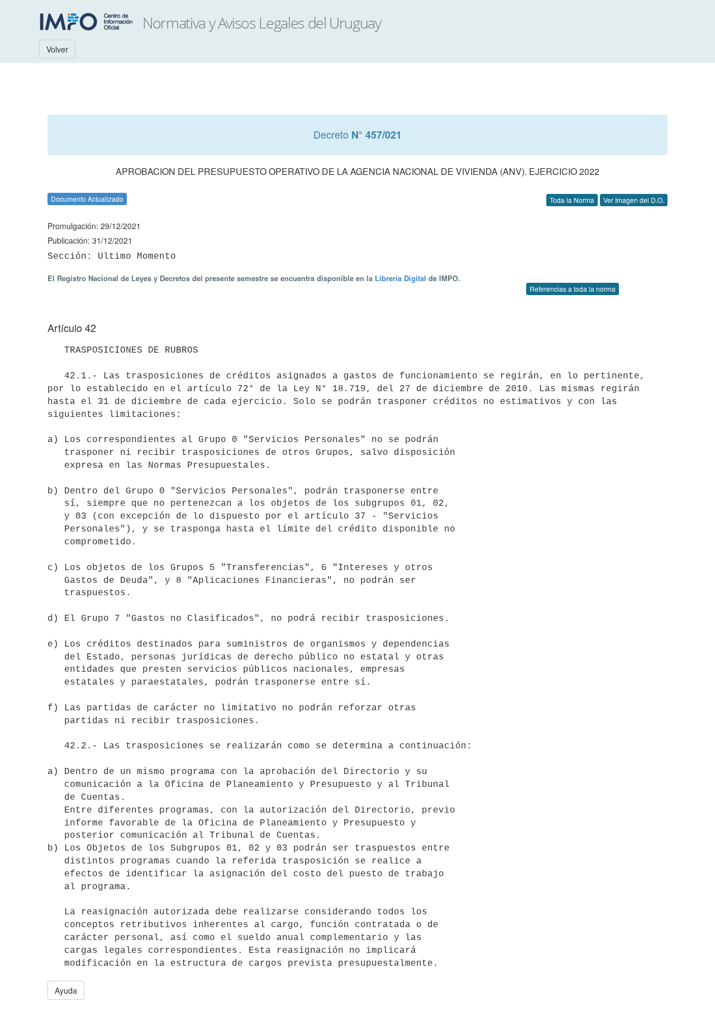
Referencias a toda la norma (573, 288)
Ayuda (66, 990)
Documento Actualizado (87, 198)
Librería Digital (400, 278)
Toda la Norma (572, 200)
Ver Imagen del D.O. (633, 200)
